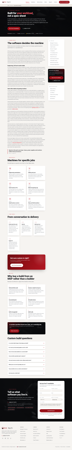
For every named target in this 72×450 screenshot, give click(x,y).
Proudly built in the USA (22, 446)
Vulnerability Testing (53, 60)
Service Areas (39, 2)
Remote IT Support (53, 48)
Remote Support (23, 433)
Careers (34, 437)
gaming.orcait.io (35, 107)
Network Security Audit (54, 62)
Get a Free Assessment (17, 265)
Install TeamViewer (49, 437)
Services (27, 2)
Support (50, 2)
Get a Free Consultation (64, 2)
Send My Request (51, 410)
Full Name (41, 388)
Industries (33, 2)
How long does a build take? (14, 373)
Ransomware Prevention (54, 58)
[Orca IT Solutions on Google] (8, 438)
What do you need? (54, 397)
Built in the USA (36, 435)
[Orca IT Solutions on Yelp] (10, 438)
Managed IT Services (54, 43)
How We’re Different (36, 433)
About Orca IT (35, 429)
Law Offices (52, 92)
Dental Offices (52, 90)
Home (8, 5)
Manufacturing (52, 96)
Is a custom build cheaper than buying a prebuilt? (18, 343)
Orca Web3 (61, 435)
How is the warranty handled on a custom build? (18, 351)
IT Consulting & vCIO (53, 52)
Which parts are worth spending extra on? (17, 364)
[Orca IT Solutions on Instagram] (5, 438)
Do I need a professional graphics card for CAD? (18, 347)
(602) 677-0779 (27, 28)
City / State (42, 397)
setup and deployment (17, 142)
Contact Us (48, 429)
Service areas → (49, 440)
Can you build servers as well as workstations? (18, 368)
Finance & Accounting (54, 94)
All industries (52, 98)
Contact (55, 2)
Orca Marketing (62, 433)
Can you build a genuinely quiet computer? (17, 356)
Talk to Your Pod (14, 330)
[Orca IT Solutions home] (6, 2)
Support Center (49, 431)
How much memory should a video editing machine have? (20, 360)
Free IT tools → (36, 440)
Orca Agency (62, 429)
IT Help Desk (52, 50)
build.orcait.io (15, 109)
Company (54, 388)
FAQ (47, 433)
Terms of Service (62, 446)
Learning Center (49, 435)
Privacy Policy (57, 446)
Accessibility (68, 446)
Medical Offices (53, 88)
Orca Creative (62, 431)
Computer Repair (23, 435)
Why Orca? (35, 431)
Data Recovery (22, 437)
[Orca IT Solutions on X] (3, 438)
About (46, 2)
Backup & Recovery (53, 54)
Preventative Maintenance (54, 64)
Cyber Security (52, 46)
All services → (23, 440)
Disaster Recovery (53, 56)
